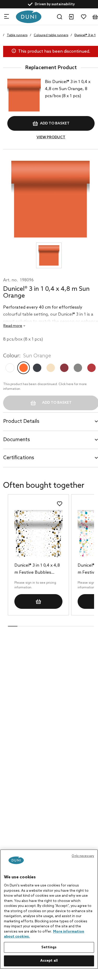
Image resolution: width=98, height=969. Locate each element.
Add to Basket (55, 123)
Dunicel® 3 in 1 (85, 35)
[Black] (37, 368)
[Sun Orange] (23, 368)
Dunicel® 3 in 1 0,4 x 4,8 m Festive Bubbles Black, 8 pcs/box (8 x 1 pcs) (37, 569)
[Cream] (51, 368)
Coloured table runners (51, 35)
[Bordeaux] (64, 368)
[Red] (91, 368)
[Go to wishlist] (83, 16)
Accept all (49, 961)
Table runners (17, 35)
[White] (10, 368)
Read (12, 326)
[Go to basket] (95, 16)
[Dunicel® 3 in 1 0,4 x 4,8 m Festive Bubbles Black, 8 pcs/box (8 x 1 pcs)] (38, 533)
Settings (48, 947)
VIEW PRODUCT (51, 137)
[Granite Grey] (78, 368)
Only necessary (83, 856)
